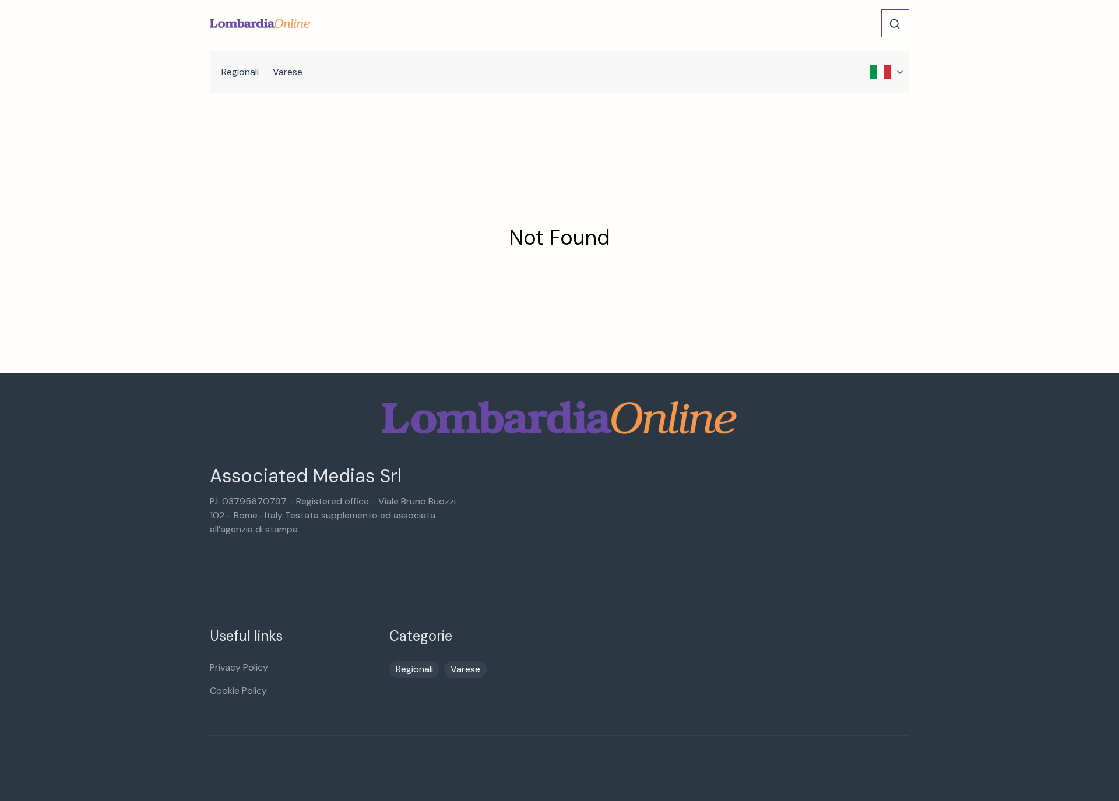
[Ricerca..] (895, 24)
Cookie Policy (238, 690)
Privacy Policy (239, 667)
